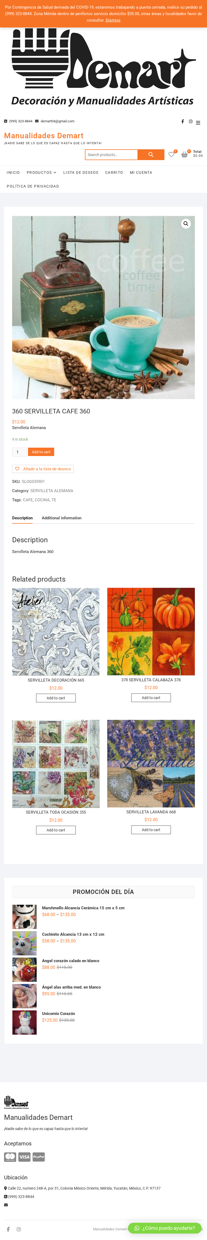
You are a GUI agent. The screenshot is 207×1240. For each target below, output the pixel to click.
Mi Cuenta (141, 172)
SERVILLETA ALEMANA (51, 490)
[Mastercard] (10, 1157)
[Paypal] (39, 1157)
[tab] (22, 518)
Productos (39, 172)
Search (150, 154)
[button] (165, 1228)
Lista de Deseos (81, 172)
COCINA (42, 500)
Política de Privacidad (33, 186)
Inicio (13, 172)
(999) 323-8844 (20, 121)
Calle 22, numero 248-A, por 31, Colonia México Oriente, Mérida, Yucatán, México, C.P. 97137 (84, 1188)
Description (22, 518)
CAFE (28, 500)
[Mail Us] (6, 1205)
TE (53, 500)
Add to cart (41, 452)
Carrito (114, 172)
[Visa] (24, 1157)
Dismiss (113, 20)
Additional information (61, 518)
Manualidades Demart (44, 135)
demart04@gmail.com (57, 121)
